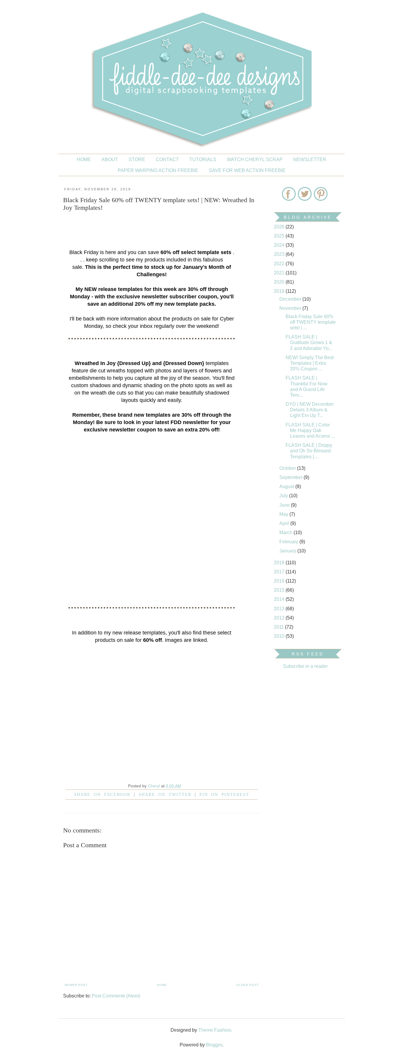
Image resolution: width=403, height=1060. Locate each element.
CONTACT (167, 159)
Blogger (214, 1044)
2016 (280, 580)
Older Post (247, 985)
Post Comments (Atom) (116, 995)
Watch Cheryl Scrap (255, 159)
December (290, 299)
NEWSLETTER (309, 159)
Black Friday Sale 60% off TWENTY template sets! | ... (311, 322)
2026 (280, 226)
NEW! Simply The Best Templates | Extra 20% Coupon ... (310, 363)
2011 (279, 626)
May (284, 514)
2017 (280, 571)
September (291, 477)
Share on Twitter (165, 794)
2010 (280, 636)
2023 (280, 254)
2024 (280, 245)
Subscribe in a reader (305, 666)
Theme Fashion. (215, 1030)
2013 (280, 608)
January (288, 550)
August (287, 486)
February (289, 541)
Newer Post (76, 985)
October (288, 468)
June (285, 505)
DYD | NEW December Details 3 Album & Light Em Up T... (310, 410)
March (286, 532)
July (284, 495)
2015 (280, 590)
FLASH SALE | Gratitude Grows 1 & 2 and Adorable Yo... (309, 342)
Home (84, 159)
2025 (280, 235)
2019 (280, 291)
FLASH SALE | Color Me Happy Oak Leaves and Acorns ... (310, 430)
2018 (280, 562)
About (109, 159)
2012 (280, 617)
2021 (280, 272)
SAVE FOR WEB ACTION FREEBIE (247, 170)
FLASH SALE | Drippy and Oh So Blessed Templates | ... (309, 451)
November (290, 308)
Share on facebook (102, 794)
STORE (137, 159)
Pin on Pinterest (224, 794)
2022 (280, 263)
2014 (280, 599)
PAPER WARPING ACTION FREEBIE (158, 170)
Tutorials (202, 159)
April (284, 523)
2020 (280, 281)
